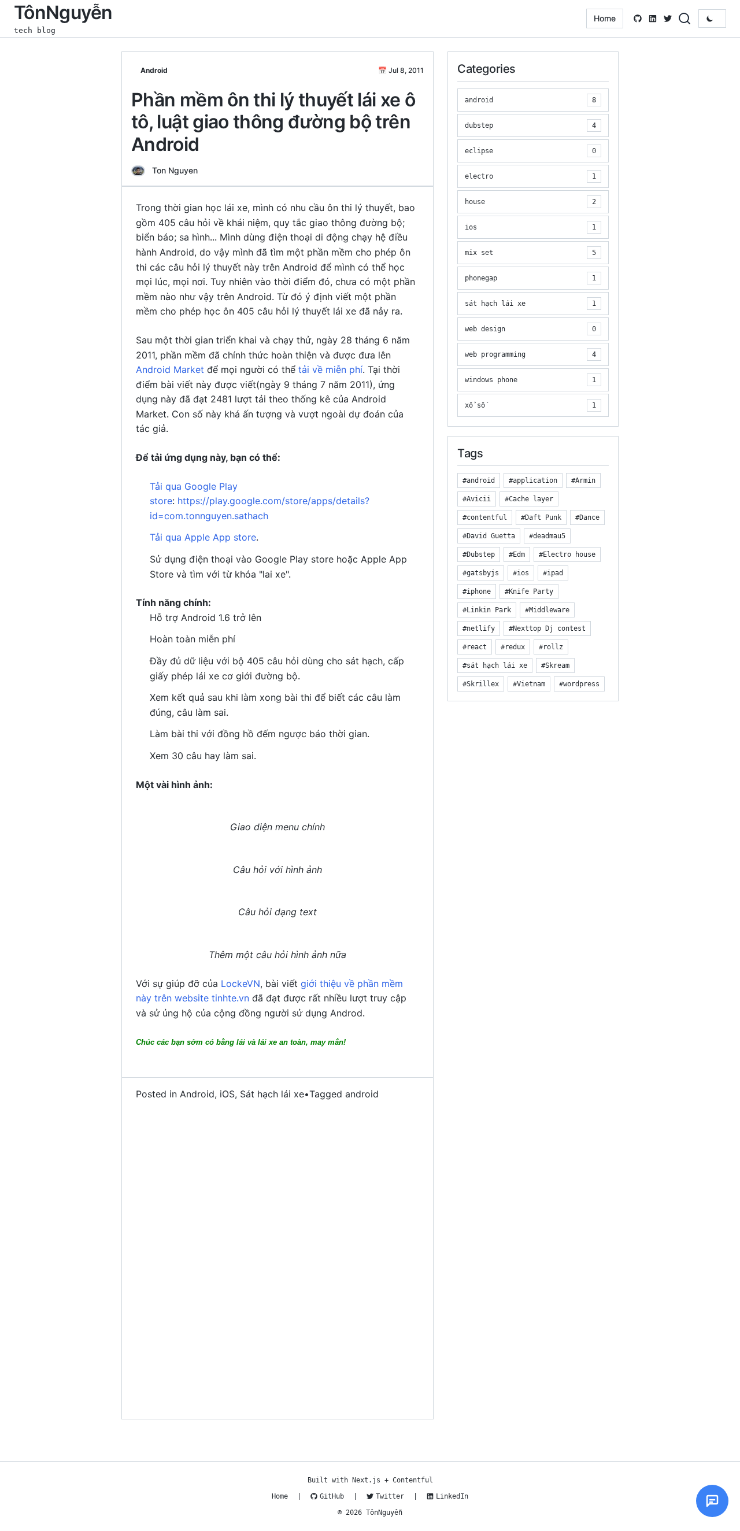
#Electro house (567, 554)
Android (154, 70)
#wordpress (579, 684)
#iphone (476, 591)
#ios (521, 573)
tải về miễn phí (330, 369)
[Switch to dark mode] (712, 18)
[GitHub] (637, 18)
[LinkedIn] (652, 18)
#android (478, 480)
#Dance (587, 517)
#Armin (583, 480)
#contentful (484, 517)
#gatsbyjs (480, 573)
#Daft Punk (541, 517)
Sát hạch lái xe (272, 1094)
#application (533, 480)
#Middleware (547, 610)
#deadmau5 (547, 536)
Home (605, 18)
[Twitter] (667, 18)
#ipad (553, 573)
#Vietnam (529, 684)
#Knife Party (529, 591)
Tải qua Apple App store (203, 537)
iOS (227, 1094)
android (362, 1094)
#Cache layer (529, 499)
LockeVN (240, 983)
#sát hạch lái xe (494, 665)
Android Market (170, 369)
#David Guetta (488, 536)
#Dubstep (478, 554)
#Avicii (476, 499)
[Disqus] (277, 1260)
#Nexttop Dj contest (547, 628)
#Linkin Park (486, 610)
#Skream (555, 665)
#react (474, 647)
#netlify (478, 628)
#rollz (551, 647)
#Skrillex (480, 684)
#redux (513, 647)
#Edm (517, 554)
